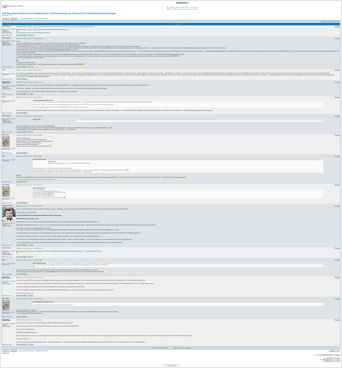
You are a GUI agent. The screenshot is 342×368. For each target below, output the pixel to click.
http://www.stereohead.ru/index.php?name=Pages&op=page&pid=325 (33, 32)
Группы (188, 7)
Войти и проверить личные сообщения (184, 9)
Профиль (171, 9)
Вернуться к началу (7, 35)
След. (11, 15)
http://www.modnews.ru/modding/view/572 (26, 212)
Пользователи (181, 7)
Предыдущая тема (325, 21)
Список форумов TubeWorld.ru (26, 18)
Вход (196, 9)
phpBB (168, 364)
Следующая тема (335, 21)
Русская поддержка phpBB (171, 365)
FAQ (169, 7)
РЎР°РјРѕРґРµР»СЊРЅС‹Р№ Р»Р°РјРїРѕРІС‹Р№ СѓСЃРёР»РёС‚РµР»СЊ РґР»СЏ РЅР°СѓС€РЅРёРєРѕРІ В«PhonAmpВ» (59, 13)
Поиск (174, 7)
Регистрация (195, 7)
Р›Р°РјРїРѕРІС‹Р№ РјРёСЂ (41, 18)
